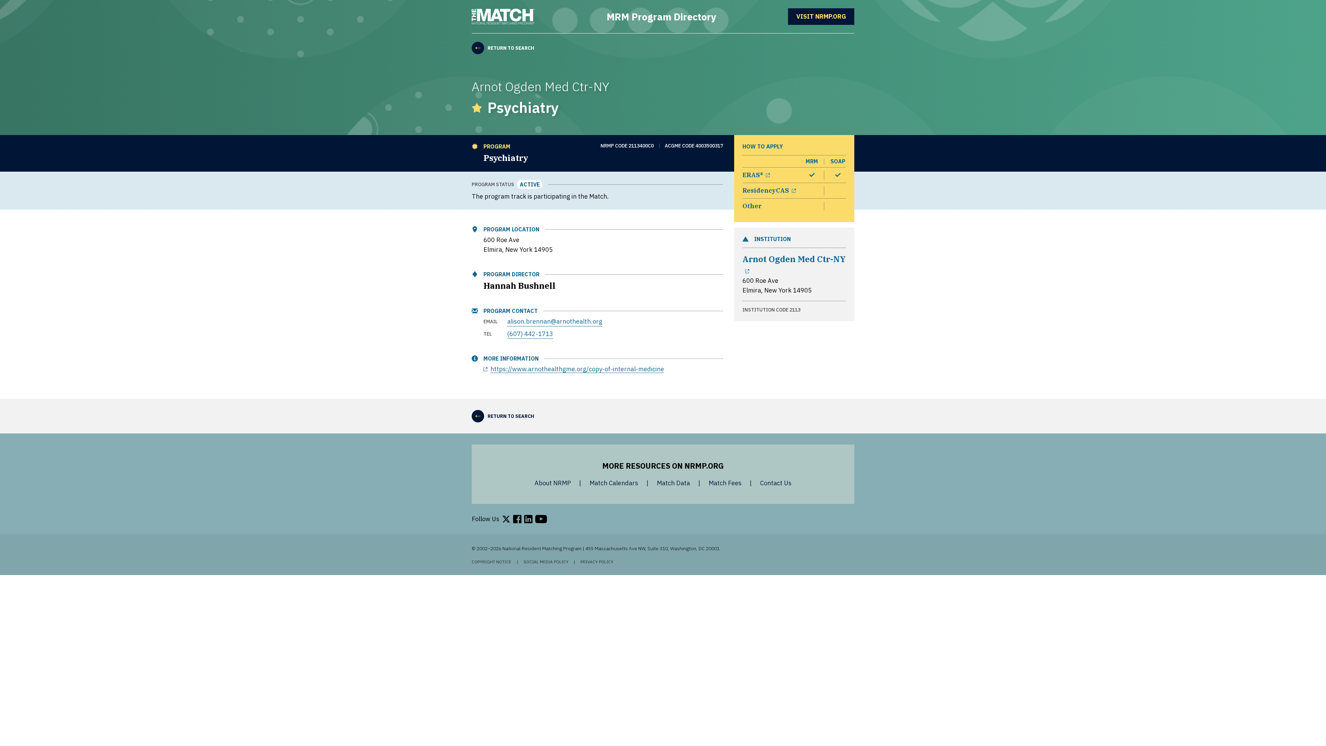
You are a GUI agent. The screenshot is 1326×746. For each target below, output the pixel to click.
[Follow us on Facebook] (517, 519)
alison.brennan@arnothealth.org (554, 321)
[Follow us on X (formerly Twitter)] (506, 519)
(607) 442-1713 (530, 334)
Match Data (673, 483)
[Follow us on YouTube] (541, 519)
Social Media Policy (545, 562)
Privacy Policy (596, 562)
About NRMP (553, 483)
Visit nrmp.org (825, 16)
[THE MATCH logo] (503, 17)
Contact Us (775, 483)
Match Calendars (613, 483)
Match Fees (725, 483)
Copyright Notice (491, 562)
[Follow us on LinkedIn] (528, 519)
